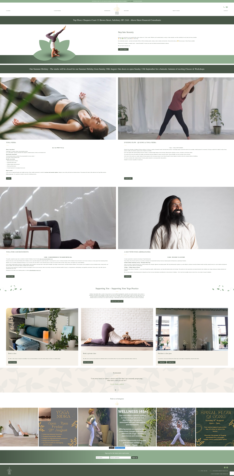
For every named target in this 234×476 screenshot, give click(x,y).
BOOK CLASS (128, 178)
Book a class (12, 353)
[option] (121, 384)
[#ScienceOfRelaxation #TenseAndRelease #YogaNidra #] (58, 427)
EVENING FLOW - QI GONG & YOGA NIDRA (140, 142)
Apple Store (162, 362)
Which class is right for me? (117, 301)
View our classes (12, 362)
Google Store (171, 362)
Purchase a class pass (165, 353)
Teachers (126, 10)
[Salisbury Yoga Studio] (117, 9)
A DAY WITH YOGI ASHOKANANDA (137, 252)
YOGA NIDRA (11, 142)
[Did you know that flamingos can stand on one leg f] (97, 427)
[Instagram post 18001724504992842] (136, 427)
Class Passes (57, 10)
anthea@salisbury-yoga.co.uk (35, 270)
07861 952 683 (204, 470)
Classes (8, 10)
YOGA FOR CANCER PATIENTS (17, 252)
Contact (226, 10)
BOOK (8, 178)
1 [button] (115, 390)
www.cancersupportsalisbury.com (46, 259)
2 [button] (117, 390)
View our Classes (123, 49)
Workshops (107, 10)
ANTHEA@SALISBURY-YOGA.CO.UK (220, 470)
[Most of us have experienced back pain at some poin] (176, 427)
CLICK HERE (130, 1)
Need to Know (176, 10)
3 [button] (118, 390)
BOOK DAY (127, 276)
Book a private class (89, 353)
